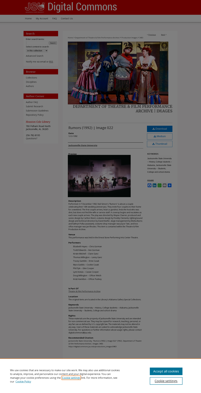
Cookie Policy (23, 381)
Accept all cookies (166, 371)
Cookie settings (71, 378)
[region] (100, 375)
